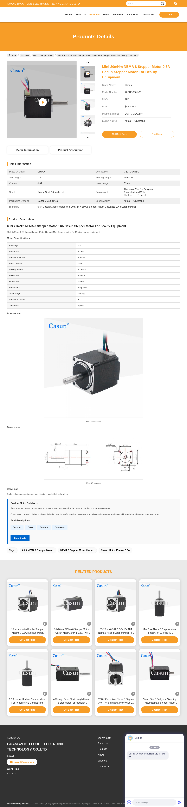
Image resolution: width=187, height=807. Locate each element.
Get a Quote (20, 538)
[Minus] (179, 738)
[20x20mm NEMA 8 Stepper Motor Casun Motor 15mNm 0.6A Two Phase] (71, 602)
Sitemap (25, 803)
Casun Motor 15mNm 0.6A (115, 550)
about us (80, 14)
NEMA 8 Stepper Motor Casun (76, 550)
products (94, 14)
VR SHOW (132, 14)
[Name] (162, 4)
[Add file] (129, 802)
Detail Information (27, 150)
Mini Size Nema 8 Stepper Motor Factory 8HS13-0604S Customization (159, 631)
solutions (118, 14)
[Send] (179, 802)
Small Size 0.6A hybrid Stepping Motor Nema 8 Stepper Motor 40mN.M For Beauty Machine (159, 701)
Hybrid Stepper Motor (43, 55)
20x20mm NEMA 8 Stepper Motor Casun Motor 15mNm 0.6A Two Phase (71, 631)
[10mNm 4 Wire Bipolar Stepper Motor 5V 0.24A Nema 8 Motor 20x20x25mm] (27, 602)
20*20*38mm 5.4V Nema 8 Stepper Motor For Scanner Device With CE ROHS (115, 701)
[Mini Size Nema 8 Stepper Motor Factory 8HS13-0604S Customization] (159, 602)
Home (68, 14)
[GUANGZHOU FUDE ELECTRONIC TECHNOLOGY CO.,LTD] (23, 14)
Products (25, 55)
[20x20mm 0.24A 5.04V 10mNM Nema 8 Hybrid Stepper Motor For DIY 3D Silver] (115, 602)
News (101, 755)
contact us (148, 14)
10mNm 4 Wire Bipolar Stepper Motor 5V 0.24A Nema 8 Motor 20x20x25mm (27, 631)
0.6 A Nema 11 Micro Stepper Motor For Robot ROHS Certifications (27, 701)
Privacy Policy (13, 803)
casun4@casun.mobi (23, 762)
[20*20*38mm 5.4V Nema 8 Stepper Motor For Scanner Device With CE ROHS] (115, 672)
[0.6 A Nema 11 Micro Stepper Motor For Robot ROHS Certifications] (27, 672)
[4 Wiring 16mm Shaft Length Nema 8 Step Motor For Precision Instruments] (71, 672)
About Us (103, 743)
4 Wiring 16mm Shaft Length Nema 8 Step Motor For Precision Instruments (71, 701)
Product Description (70, 150)
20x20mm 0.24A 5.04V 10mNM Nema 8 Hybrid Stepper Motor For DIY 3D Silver (115, 631)
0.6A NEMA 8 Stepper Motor (37, 550)
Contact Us (103, 766)
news (106, 14)
